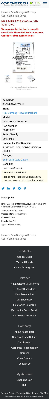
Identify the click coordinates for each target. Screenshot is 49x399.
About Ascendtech (25, 332)
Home (4, 12)
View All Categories (24, 267)
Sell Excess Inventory (24, 315)
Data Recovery (24, 299)
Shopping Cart (24, 380)
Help (24, 385)
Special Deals (24, 256)
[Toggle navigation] (45, 4)
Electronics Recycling (24, 305)
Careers (24, 353)
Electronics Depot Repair (24, 310)
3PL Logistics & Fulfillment (24, 283)
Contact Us (24, 363)
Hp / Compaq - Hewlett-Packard (20, 113)
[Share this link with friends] (3, 188)
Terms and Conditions (27, 393)
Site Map (44, 393)
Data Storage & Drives (22, 12)
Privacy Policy (7, 393)
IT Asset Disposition (24, 289)
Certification (24, 342)
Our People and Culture (24, 337)
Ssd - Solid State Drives (13, 15)
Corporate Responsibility (24, 347)
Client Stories (24, 358)
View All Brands (24, 262)
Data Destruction (24, 294)
